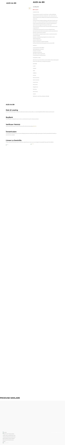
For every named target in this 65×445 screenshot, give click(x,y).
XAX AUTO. (34, 126)
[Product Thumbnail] (29, 8)
